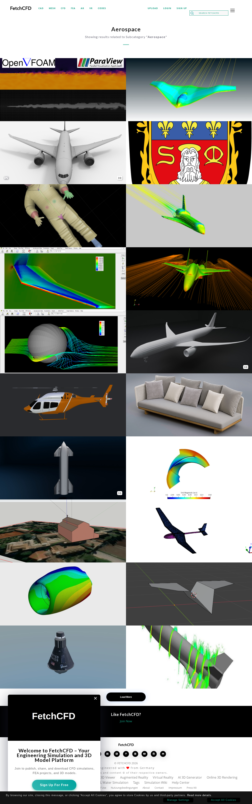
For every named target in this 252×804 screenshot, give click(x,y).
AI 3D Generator (190, 777)
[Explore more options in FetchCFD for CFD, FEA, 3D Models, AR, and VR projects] (232, 11)
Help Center (181, 782)
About (146, 787)
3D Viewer (107, 777)
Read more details (199, 795)
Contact (159, 787)
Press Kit (192, 787)
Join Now (126, 721)
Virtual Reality (163, 777)
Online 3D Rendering (222, 777)
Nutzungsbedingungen (124, 787)
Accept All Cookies (223, 799)
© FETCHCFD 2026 (126, 763)
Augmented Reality (134, 777)
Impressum (175, 787)
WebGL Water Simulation (109, 782)
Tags (136, 782)
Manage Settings (178, 799)
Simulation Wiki (155, 782)
